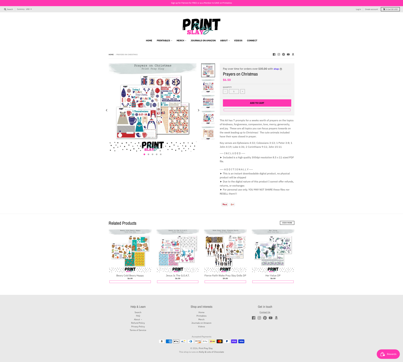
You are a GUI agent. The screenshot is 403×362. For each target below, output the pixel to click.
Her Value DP (273, 275)
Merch (201, 319)
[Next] (198, 110)
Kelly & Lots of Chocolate (211, 351)
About (137, 319)
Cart (392, 9)
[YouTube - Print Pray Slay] (288, 54)
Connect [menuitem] (252, 40)
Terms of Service (138, 330)
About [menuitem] (224, 40)
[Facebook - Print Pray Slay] (274, 54)
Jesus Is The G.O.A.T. (178, 275)
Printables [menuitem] (163, 40)
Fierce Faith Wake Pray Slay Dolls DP (225, 275)
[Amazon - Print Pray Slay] (293, 54)
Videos (201, 326)
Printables (201, 315)
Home (111, 54)
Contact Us (265, 312)
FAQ (138, 315)
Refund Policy (138, 322)
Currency (21, 9)
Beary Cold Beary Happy (130, 275)
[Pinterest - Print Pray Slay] (283, 54)
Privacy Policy (138, 326)
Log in (358, 9)
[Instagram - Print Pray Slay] (278, 54)
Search (138, 312)
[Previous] (107, 110)
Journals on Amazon (201, 322)
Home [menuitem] (149, 40)
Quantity (227, 87)
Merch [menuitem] (180, 40)
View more (287, 223)
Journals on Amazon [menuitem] (203, 40)
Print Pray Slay (206, 348)
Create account (371, 9)
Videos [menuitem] (238, 40)
